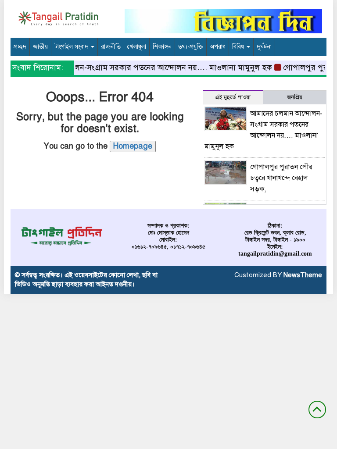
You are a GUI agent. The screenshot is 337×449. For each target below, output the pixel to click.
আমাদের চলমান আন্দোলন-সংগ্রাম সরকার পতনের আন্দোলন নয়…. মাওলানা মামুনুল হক (135, 67)
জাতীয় (40, 46)
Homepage (132, 146)
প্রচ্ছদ (20, 46)
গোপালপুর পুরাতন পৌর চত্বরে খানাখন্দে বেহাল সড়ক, (281, 178)
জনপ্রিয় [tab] (294, 97)
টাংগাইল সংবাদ (72, 46)
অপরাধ (218, 46)
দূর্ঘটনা (264, 46)
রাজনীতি (111, 46)
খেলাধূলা (136, 46)
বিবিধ (239, 46)
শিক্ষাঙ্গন (162, 46)
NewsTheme (302, 275)
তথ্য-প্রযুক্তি (190, 46)
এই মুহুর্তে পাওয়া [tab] (233, 97)
